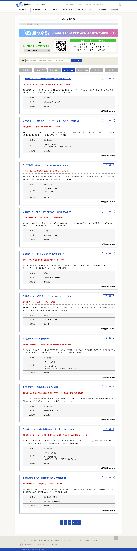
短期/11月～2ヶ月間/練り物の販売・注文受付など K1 (48, 211)
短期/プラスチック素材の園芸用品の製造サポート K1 (48, 78)
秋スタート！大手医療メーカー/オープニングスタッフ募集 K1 (52, 120)
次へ (78, 522)
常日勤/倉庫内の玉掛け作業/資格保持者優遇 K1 (45, 478)
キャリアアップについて (68, 540)
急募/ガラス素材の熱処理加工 (38, 338)
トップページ (25, 540)
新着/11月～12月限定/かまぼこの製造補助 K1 (44, 254)
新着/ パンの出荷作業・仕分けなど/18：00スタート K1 (49, 296)
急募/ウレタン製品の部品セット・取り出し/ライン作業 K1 (50, 429)
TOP (21, 24)
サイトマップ (55, 544)
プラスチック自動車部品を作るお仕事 (41, 387)
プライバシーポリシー (42, 544)
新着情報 (87, 540)
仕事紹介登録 (29, 544)
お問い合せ (95, 540)
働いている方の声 (44, 540)
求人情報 (33, 540)
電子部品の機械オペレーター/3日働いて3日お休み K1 (48, 165)
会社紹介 (80, 540)
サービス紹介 (55, 540)
